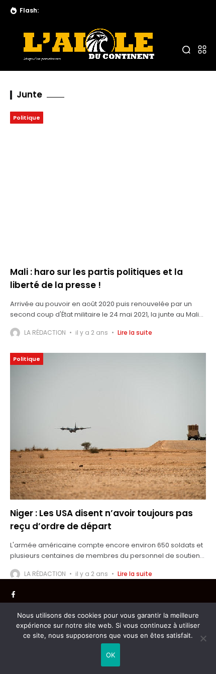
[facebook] (13, 594)
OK (111, 655)
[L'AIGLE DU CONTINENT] (88, 44)
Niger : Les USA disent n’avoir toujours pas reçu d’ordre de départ (101, 519)
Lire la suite (135, 332)
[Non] (203, 638)
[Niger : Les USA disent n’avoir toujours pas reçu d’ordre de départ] (108, 426)
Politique (26, 118)
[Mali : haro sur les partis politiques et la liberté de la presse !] (108, 185)
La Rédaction (45, 332)
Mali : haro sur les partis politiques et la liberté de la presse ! (96, 278)
